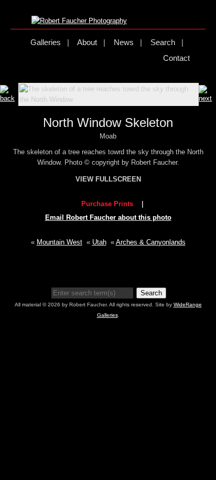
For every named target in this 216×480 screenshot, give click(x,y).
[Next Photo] (207, 98)
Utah (99, 242)
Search (162, 42)
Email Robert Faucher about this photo (108, 217)
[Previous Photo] (9, 98)
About (87, 42)
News (124, 42)
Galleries (45, 42)
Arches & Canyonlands (151, 242)
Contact (176, 58)
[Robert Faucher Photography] (79, 21)
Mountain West (59, 242)
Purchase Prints (107, 204)
